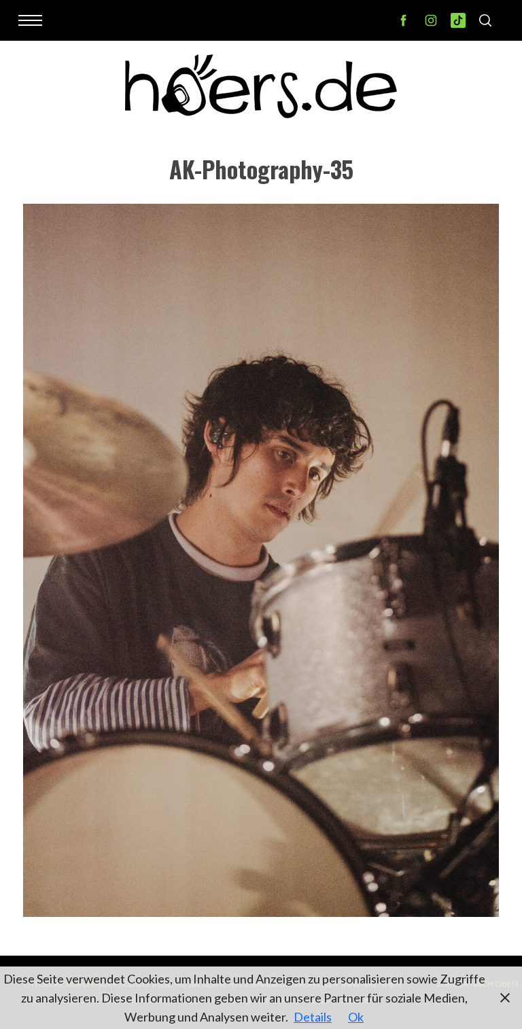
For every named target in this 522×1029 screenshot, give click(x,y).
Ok (356, 1016)
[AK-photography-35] (261, 912)
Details (313, 1016)
